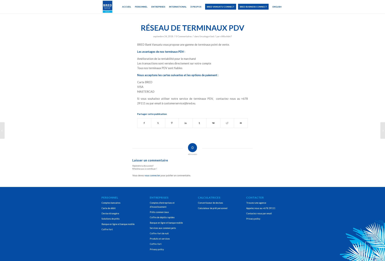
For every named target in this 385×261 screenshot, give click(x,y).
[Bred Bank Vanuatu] (108, 7)
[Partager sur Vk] (213, 123)
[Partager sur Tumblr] (199, 123)
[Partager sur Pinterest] (172, 123)
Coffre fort (107, 229)
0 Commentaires (184, 36)
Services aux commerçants (163, 228)
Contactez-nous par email (259, 213)
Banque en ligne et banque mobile (118, 224)
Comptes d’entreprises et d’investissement (162, 204)
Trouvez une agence (256, 202)
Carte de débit (109, 208)
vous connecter (152, 175)
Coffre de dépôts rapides (162, 217)
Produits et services (160, 238)
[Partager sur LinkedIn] (185, 123)
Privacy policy (157, 249)
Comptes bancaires (111, 202)
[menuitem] (126, 7)
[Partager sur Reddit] (227, 123)
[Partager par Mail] (241, 123)
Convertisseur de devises (210, 202)
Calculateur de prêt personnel (212, 208)
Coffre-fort (156, 244)
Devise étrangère (110, 213)
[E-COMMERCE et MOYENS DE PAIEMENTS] (2, 130)
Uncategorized (206, 36)
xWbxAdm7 (226, 36)
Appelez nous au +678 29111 (260, 208)
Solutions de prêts (111, 218)
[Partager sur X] (158, 123)
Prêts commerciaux (159, 212)
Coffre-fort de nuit (159, 233)
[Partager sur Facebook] (144, 123)
